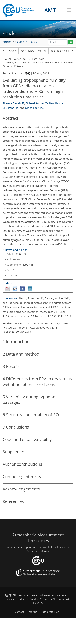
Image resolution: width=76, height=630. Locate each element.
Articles (7, 41)
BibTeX (11, 270)
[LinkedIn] (30, 288)
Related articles (59, 50)
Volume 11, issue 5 (26, 41)
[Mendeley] (7, 288)
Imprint (32, 612)
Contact (19, 612)
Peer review (27, 50)
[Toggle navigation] (68, 10)
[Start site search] (70, 42)
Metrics (42, 50)
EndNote (12, 275)
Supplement (14, 264)
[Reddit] (14, 288)
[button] (46, 41)
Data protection (50, 612)
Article (13, 50)
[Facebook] (22, 288)
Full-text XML (14, 259)
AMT (50, 10)
